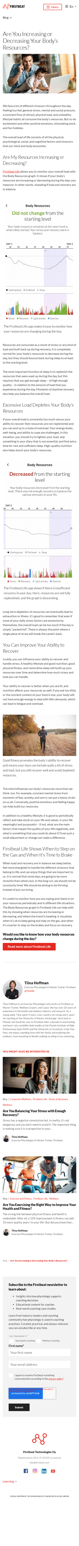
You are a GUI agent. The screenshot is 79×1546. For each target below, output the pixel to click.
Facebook (26, 1471)
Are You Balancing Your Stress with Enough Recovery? (34, 1113)
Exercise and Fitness (21, 1198)
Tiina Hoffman (36, 983)
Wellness (7, 1104)
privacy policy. (56, 1378)
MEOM (66, 1496)
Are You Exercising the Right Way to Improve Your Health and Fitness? (39, 1206)
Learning (8, 1481)
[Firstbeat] (14, 6)
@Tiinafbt (29, 990)
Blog (5, 1260)
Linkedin (44, 1471)
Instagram (35, 1471)
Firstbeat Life (11, 171)
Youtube (53, 1471)
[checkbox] (22, 1341)
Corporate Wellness (20, 1099)
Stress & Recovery (58, 1099)
